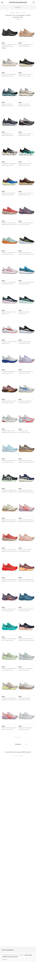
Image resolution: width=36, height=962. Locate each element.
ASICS (17, 12)
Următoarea (18, 744)
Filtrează (18, 7)
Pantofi (12, 12)
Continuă (4, 959)
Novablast (23, 12)
